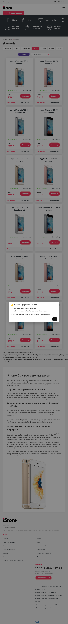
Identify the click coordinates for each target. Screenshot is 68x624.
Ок (54, 319)
